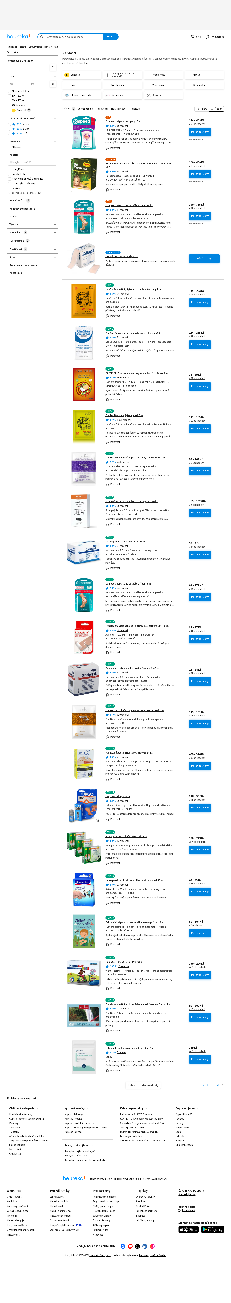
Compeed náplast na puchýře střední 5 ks (128, 584)
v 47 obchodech (197, 378)
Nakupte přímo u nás (61, 1211)
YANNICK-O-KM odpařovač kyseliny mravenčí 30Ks (143, 1119)
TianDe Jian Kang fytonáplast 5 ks (124, 415)
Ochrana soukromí (59, 1220)
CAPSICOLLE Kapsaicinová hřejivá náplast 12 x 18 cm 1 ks (136, 373)
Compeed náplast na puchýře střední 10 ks (129, 205)
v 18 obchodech (197, 166)
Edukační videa (100, 1230)
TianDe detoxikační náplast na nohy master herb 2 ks (134, 710)
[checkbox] (9, 91)
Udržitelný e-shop (145, 1220)
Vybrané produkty (131, 1108)
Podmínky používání (17, 1206)
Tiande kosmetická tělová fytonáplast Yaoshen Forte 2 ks (137, 1004)
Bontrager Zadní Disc (131, 1136)
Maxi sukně (15, 1149)
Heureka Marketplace (104, 1211)
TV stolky (14, 1132)
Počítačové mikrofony (20, 1114)
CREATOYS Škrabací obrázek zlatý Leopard (142, 1140)
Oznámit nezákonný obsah (21, 1230)
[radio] (9, 124)
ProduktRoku (143, 1206)
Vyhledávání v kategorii (21, 61)
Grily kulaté (15, 1154)
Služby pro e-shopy (103, 1206)
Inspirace (140, 1216)
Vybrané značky (75, 1108)
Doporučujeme (185, 1108)
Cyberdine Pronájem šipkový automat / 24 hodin (143, 1123)
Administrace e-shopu (104, 1197)
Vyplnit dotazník (186, 1210)
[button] (28, 67)
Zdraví (23, 46)
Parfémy (180, 1119)
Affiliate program (101, 1225)
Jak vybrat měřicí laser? (77, 1156)
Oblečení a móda (184, 1145)
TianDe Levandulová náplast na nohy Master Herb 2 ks (135, 457)
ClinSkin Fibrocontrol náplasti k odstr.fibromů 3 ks (133, 333)
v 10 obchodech (197, 421)
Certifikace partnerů (146, 1211)
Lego (178, 1132)
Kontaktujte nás (186, 1194)
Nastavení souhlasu (60, 1216)
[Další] (223, 1085)
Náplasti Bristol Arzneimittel (79, 1123)
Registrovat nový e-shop (106, 1201)
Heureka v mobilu (59, 1201)
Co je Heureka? (15, 1197)
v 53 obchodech (197, 883)
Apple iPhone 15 (184, 1114)
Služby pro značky (102, 1216)
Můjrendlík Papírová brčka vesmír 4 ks (139, 1132)
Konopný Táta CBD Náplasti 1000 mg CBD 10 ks (131, 501)
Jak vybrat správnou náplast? (121, 256)
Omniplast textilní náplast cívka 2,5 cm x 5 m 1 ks (132, 668)
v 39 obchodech (197, 336)
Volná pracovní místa (17, 1211)
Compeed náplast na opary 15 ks (123, 121)
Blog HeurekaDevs (17, 1225)
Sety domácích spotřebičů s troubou (28, 1140)
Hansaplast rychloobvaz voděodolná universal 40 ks (134, 880)
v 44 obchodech (197, 589)
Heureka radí (56, 1206)
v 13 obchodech (197, 715)
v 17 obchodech (197, 294)
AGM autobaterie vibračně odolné (26, 1136)
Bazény (179, 1123)
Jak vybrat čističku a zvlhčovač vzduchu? (86, 1160)
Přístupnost (13, 1235)
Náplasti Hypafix (73, 1119)
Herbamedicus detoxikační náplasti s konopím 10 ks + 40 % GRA (138, 165)
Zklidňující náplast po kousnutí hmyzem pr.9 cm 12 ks (134, 922)
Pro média (12, 1216)
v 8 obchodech (196, 925)
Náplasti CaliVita (73, 1132)
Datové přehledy (101, 1220)
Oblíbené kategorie (21, 1108)
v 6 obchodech (196, 505)
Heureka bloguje (15, 1220)
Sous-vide (14, 1127)
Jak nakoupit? (57, 1197)
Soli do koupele (17, 1145)
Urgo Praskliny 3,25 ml (117, 796)
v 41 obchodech (197, 208)
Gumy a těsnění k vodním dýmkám (26, 1119)
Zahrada (180, 1136)
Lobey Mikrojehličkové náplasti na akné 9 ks (129, 1048)
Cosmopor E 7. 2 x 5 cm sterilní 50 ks (125, 541)
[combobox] (70, 36)
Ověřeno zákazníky (145, 1197)
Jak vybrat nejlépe (77, 1145)
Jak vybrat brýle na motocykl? (80, 1151)
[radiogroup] (32, 129)
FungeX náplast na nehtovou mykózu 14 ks (129, 753)
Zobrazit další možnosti (24, 192)
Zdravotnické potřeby (38, 46)
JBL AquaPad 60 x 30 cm (132, 1127)
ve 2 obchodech (197, 1051)
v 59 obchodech (197, 124)
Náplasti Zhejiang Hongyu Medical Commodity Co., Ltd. (88, 1127)
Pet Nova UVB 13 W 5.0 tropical (136, 1114)
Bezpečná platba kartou (62, 1225)
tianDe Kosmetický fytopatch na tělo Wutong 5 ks (133, 289)
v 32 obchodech (197, 758)
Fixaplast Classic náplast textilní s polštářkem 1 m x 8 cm (137, 626)
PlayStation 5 (182, 1127)
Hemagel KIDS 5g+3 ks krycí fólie (123, 962)
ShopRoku (141, 1201)
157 (217, 1085)
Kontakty (12, 1201)
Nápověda (98, 1235)
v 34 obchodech (197, 547)
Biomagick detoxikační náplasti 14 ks (126, 836)
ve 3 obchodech (197, 967)
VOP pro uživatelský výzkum (64, 1230)
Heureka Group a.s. (100, 1255)
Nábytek (180, 1140)
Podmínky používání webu (152, 1255)
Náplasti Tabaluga (74, 1114)
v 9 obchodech (196, 463)
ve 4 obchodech (197, 842)
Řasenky (13, 1123)
